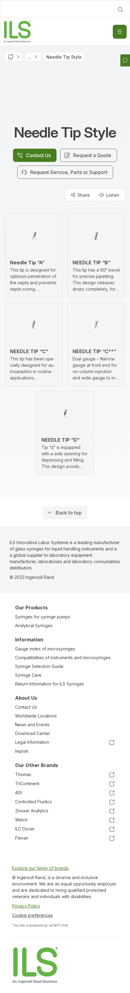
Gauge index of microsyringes (45, 648)
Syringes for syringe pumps (42, 616)
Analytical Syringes (34, 625)
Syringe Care (28, 675)
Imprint (21, 751)
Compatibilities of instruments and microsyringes (63, 657)
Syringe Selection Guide (39, 666)
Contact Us (26, 707)
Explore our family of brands (40, 868)
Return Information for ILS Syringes (49, 683)
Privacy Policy (26, 905)
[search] (120, 10)
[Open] (120, 32)
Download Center (32, 733)
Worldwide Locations (36, 715)
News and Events (32, 724)
